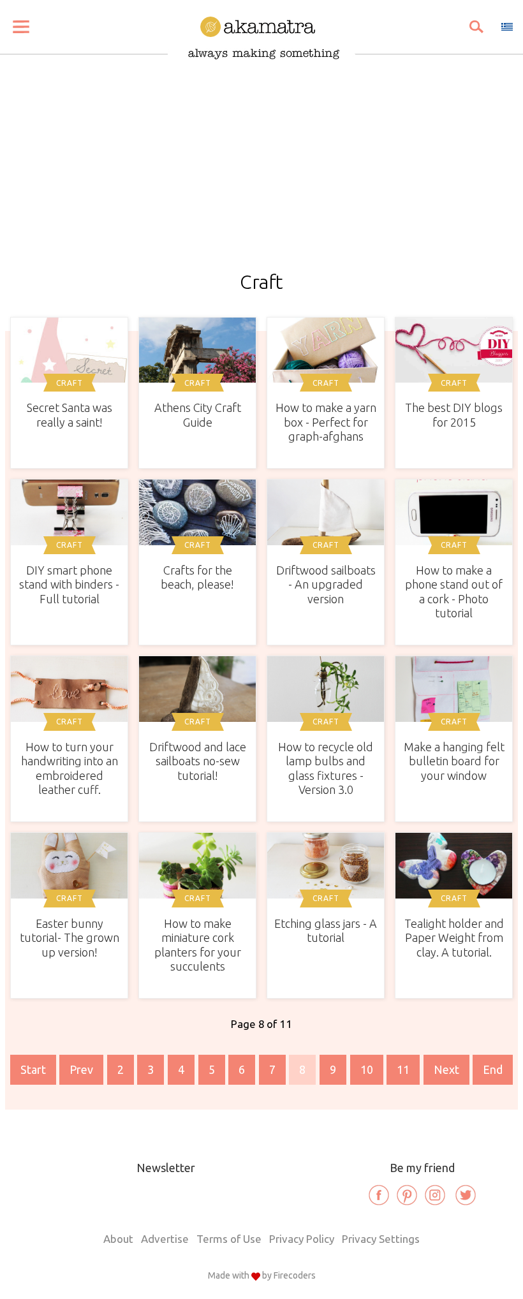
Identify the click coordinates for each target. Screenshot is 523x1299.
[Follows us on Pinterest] (407, 1195)
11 (403, 1069)
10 (366, 1069)
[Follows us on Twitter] (465, 1195)
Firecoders (295, 1275)
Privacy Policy (301, 1239)
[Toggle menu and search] (21, 26)
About (118, 1239)
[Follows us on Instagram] (435, 1195)
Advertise (165, 1239)
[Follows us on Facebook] (379, 1195)
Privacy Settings (381, 1239)
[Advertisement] (261, 176)
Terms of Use (229, 1239)
